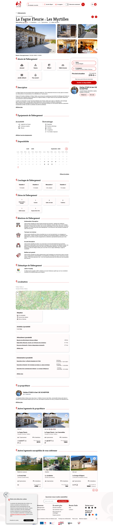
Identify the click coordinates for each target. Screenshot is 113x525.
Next (39, 421)
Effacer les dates (64, 174)
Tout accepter (28, 520)
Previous (18, 421)
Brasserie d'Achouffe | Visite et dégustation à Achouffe (30, 345)
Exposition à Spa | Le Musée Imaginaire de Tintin (29, 361)
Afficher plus (19, 107)
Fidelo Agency (96, 519)
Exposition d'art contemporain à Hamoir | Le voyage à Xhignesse (33, 368)
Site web (92, 94)
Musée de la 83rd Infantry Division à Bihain (27, 340)
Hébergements (22, 13)
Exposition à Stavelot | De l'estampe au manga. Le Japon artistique (33, 364)
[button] (42, 298)
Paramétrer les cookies (14, 520)
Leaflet (56, 309)
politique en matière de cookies (18, 514)
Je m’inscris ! (62, 501)
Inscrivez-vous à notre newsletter (57, 497)
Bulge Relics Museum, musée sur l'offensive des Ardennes (31, 342)
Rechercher (83, 4)
